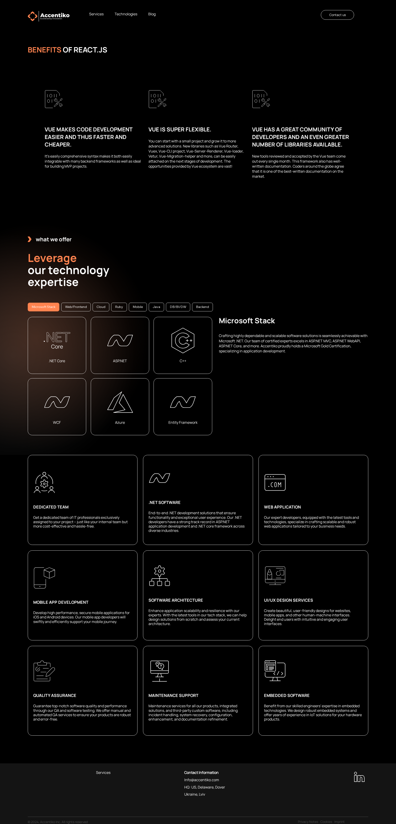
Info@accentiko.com (201, 779)
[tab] (43, 307)
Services (103, 772)
